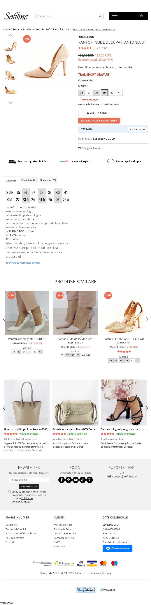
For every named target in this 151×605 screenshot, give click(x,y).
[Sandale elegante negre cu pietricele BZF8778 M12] (124, 403)
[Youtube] (75, 480)
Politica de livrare (15, 537)
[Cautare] (100, 16)
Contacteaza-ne (120, 548)
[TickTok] (82, 480)
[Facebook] (61, 480)
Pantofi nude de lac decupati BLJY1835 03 (75, 340)
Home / (7, 29)
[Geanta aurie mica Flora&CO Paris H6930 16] (75, 403)
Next (10, 102)
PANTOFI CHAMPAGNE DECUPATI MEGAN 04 (124, 340)
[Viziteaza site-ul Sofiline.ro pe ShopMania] (86, 589)
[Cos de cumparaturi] (141, 16)
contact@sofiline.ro (124, 476)
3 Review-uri (100, 48)
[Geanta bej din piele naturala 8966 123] (27, 403)
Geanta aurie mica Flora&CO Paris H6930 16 (79, 429)
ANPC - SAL (60, 546)
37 (89, 92)
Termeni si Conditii (16, 529)
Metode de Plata (63, 524)
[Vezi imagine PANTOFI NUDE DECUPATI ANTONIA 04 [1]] (10, 59)
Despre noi (11, 524)
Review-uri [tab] (48, 180)
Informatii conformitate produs (23, 262)
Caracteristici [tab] (29, 180)
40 (111, 92)
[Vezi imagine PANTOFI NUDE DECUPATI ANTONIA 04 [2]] (10, 75)
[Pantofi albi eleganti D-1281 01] (27, 313)
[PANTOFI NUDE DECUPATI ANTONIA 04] (46, 60)
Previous (10, 36)
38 (96, 92)
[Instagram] (89, 480)
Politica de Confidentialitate (22, 500)
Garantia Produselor (65, 533)
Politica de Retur (63, 529)
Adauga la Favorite (91, 148)
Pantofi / (47, 29)
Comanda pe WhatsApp (100, 120)
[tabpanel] (46, 60)
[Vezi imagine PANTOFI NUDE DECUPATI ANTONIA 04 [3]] (10, 90)
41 (119, 92)
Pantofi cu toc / (62, 29)
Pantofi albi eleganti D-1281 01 (27, 339)
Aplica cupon (137, 129)
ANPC (57, 542)
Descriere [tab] (11, 180)
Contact (10, 542)
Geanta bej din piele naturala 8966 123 (28, 429)
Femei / (18, 29)
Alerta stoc (98, 112)
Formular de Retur (64, 537)
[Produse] (115, 17)
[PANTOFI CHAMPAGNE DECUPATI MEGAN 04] (123, 313)
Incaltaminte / (32, 29)
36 (81, 92)
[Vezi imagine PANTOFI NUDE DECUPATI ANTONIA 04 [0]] (10, 45)
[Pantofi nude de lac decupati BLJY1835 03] (75, 313)
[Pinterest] (68, 480)
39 (104, 92)
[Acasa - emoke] (16, 16)
